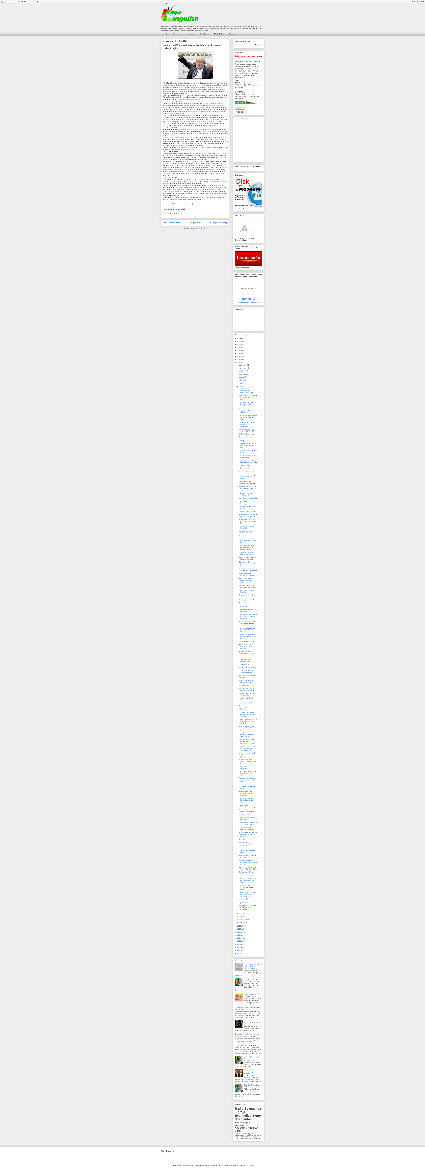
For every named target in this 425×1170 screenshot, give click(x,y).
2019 (239, 353)
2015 (239, 926)
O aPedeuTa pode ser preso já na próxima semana (251, 1072)
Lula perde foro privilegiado (244, 767)
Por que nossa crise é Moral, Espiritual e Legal (246, 800)
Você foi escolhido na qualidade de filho (246, 681)
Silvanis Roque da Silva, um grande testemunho (248, 596)
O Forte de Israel (250, 1021)
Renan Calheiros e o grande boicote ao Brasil (246, 580)
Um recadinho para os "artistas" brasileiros (246, 532)
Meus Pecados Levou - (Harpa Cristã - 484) (247, 430)
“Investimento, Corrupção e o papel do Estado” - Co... (248, 488)
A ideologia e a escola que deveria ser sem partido (248, 570)
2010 (239, 941)
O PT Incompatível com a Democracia (248, 456)
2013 (239, 932)
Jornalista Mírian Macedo (247, 511)
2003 (239, 953)
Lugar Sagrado (244, 664)
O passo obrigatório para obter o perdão (253, 965)
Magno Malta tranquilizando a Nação (248, 806)
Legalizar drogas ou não (252, 994)
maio (241, 386)
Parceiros (232, 34)
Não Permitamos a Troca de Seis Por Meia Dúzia (248, 868)
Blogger (251, 1165)
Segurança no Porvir (246, 685)
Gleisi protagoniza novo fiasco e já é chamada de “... (247, 874)
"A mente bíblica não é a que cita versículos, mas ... (247, 445)
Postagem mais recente (172, 223)
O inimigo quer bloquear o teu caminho (248, 694)
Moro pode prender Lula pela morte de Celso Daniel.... (247, 880)
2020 (239, 350)
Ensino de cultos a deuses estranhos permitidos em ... (248, 397)
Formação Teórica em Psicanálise (246, 527)
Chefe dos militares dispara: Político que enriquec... (247, 411)
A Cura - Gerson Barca (247, 472)
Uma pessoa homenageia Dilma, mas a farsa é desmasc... (248, 616)
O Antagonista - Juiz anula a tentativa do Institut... (248, 823)
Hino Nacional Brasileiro (247, 641)
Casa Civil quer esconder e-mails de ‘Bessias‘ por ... (248, 773)
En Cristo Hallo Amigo (246, 434)
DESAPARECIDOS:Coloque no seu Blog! (248, 300)
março (241, 916)
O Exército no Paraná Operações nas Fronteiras (246, 424)
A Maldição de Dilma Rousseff (246, 699)
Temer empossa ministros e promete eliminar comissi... (248, 721)
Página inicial (195, 223)
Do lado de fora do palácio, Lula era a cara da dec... (248, 708)
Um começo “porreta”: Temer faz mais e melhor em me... (246, 659)
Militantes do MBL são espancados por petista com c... (248, 862)
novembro (243, 368)
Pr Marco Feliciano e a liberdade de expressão (248, 461)
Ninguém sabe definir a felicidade (247, 818)
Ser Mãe (242, 839)
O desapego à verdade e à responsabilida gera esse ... (247, 786)
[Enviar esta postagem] (193, 204)
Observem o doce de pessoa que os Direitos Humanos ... (247, 564)
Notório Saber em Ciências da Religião (247, 482)
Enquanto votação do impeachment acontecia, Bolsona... (247, 741)
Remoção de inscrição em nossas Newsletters (248, 811)
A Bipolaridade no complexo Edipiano (246, 574)
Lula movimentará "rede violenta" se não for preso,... (247, 755)
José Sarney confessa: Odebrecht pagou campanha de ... (247, 547)
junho (241, 383)
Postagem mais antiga (219, 223)
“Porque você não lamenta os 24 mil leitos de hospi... (248, 646)
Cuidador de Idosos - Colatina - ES (246, 494)
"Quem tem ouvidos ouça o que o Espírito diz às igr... (247, 521)
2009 (239, 944)
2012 (239, 935)
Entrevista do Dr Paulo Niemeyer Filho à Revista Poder (246, 404)
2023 (239, 341)
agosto (241, 377)
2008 (239, 947)
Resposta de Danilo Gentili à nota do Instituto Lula (245, 844)
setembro (242, 374)
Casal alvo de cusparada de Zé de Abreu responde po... (247, 894)
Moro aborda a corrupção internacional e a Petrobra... (248, 476)
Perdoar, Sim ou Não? (246, 600)
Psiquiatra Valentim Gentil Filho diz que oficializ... (248, 515)
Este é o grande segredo (252, 1057)
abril (241, 913)
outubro (242, 371)
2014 (239, 929)
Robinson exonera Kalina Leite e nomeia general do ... (248, 636)
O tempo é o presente (251, 979)
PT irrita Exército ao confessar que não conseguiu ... (246, 605)
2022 (239, 344)
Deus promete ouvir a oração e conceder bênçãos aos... (246, 439)
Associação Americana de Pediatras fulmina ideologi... (248, 834)
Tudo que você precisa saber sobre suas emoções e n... (247, 748)
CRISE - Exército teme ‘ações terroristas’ (246, 671)
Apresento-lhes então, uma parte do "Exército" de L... (248, 540)
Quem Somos (178, 34)
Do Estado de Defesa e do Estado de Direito (247, 586)
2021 (239, 347)
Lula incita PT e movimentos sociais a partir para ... (247, 901)
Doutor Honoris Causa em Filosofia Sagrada (248, 558)
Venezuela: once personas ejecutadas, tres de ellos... (247, 467)
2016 (239, 362)
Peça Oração (205, 34)
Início (166, 34)
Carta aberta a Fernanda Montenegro (247, 610)
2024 (239, 338)
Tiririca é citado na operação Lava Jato (246, 828)
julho (241, 380)
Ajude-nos (191, 34)
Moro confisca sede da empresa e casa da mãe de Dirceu (247, 623)
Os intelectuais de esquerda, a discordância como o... (247, 390)
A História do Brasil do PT (248, 668)
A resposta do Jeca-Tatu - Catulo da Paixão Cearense (248, 907)
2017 (239, 359)
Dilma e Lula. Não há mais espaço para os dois (247, 653)
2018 (239, 356)
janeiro (241, 922)
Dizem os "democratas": (247, 536)
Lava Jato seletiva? (245, 703)
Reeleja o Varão (244, 815)
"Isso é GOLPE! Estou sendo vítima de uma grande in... (247, 728)
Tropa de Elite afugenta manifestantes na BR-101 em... (247, 780)
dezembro (243, 365)
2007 (239, 950)
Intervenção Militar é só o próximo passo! (247, 553)
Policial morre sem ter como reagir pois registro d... (246, 793)
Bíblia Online (219, 34)
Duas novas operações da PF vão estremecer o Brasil (248, 417)
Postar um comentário (173, 213)
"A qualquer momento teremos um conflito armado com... (246, 734)
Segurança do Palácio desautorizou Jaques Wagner (247, 714)
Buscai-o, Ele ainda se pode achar (252, 1086)
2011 (239, 938)
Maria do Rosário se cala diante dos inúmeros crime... (247, 506)
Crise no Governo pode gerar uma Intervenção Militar (247, 850)
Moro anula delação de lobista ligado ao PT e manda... (247, 630)
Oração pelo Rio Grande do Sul (246, 1045)
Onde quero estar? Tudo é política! (247, 1034)
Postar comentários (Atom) (198, 228)
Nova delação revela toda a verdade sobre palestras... (248, 500)
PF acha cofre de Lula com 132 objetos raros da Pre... (247, 761)
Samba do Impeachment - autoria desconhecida (248, 689)
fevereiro (242, 919)
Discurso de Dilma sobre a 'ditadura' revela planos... (247, 887)
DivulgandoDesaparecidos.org (248, 302)
